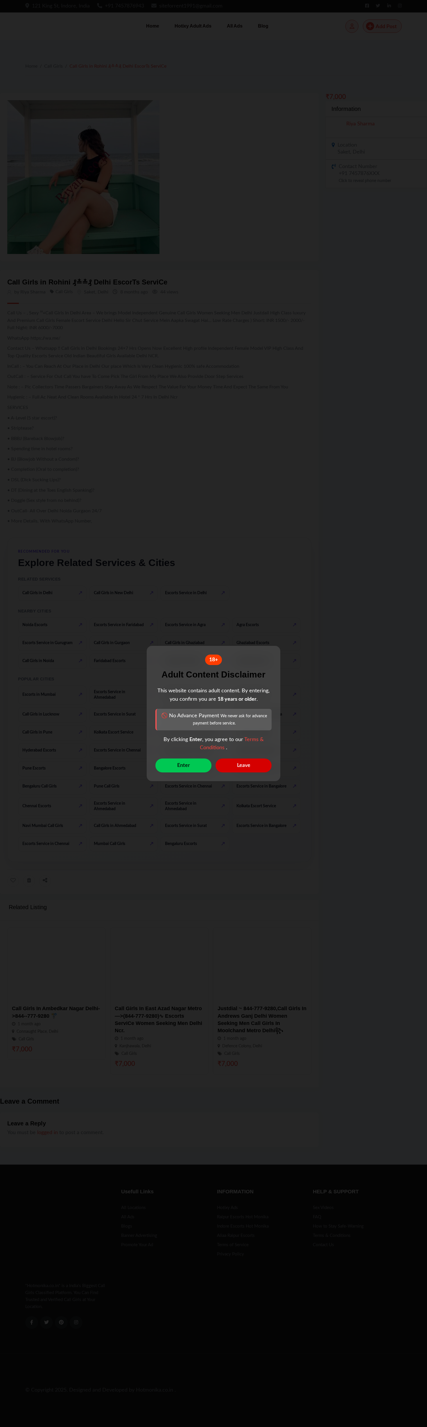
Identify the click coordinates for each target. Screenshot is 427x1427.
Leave (243, 765)
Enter (183, 765)
